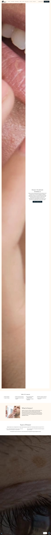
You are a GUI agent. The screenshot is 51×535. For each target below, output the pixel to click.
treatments (23, 415)
